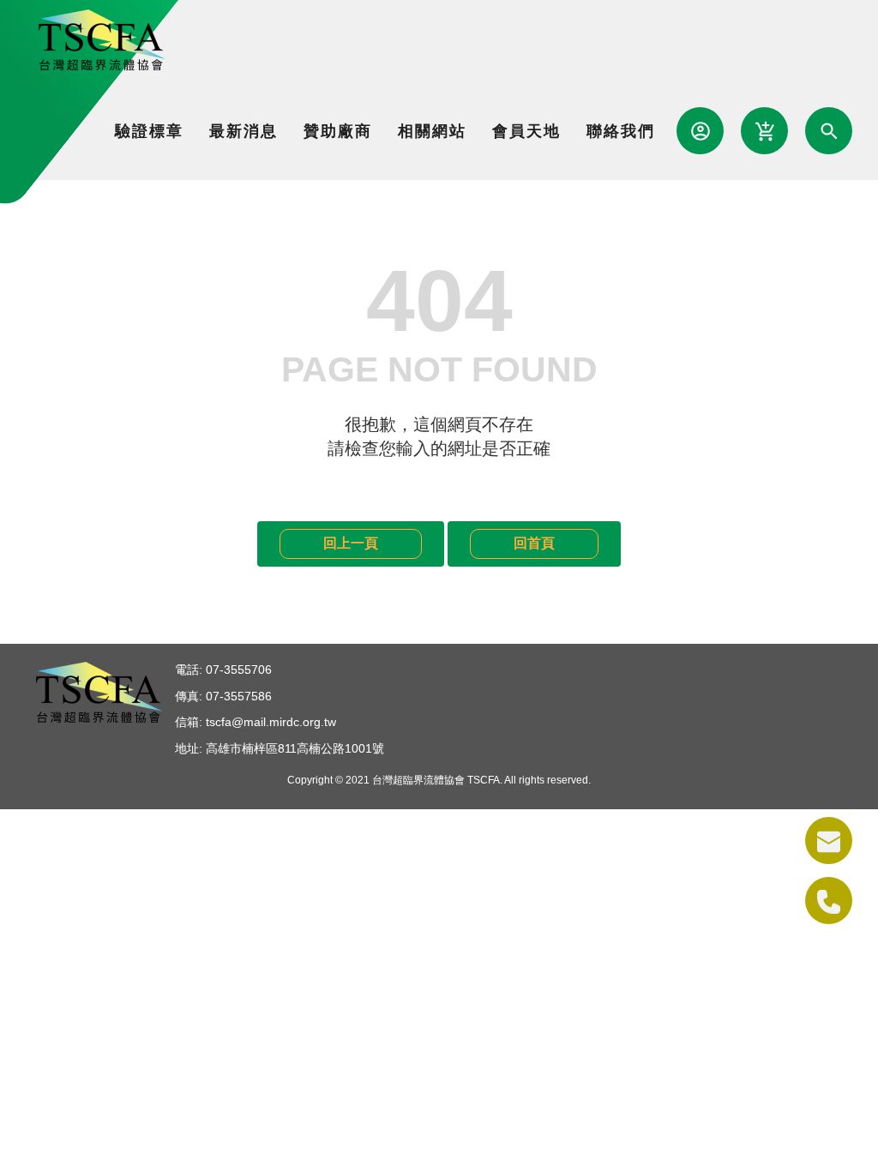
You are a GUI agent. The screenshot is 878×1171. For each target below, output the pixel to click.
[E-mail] (828, 840)
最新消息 (243, 131)
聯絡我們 (620, 131)
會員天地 (526, 131)
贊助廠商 (338, 131)
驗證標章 (149, 131)
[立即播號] (828, 900)
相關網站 (432, 131)
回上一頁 (350, 543)
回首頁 (534, 543)
